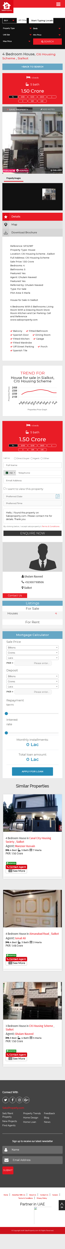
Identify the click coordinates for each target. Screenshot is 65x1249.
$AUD (42, 97)
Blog (46, 1117)
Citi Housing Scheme (41, 1026)
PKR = (9, 663)
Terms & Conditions (50, 526)
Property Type (9, 28)
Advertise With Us (18, 1195)
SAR (32, 101)
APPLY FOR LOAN (32, 771)
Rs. (13, 97)
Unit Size (6, 35)
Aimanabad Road (39, 934)
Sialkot (23, 58)
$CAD (32, 97)
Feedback (49, 1113)
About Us (32, 1195)
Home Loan (29, 1122)
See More (18, 870)
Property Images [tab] (13, 178)
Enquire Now (32, 533)
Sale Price (13, 642)
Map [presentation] (14, 224)
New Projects (9, 1121)
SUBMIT (7, 1170)
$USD (23, 97)
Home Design (30, 1117)
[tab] (32, 217)
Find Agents (8, 1125)
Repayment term (13, 703)
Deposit (12, 670)
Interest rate (12, 722)
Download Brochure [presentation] (24, 232)
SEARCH (48, 41)
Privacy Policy (42, 1198)
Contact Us (15, 595)
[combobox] (9, 20)
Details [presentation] (15, 216)
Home (6, 1195)
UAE (42, 101)
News (47, 1122)
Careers (55, 1195)
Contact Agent (17, 867)
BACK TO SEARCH (32, 66)
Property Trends (32, 1113)
